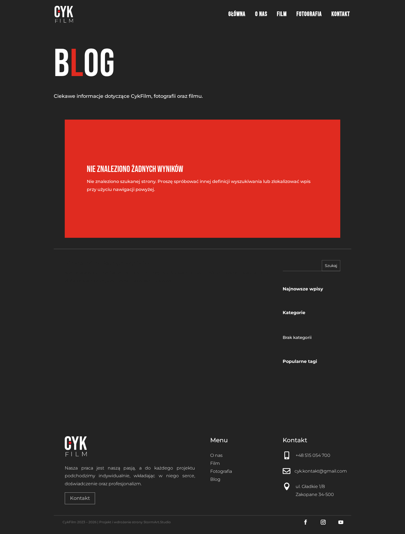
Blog (215, 479)
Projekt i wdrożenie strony (121, 522)
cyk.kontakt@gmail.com (321, 471)
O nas (261, 15)
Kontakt (340, 15)
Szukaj (331, 265)
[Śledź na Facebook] (305, 522)
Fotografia (309, 15)
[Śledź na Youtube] (341, 522)
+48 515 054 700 (313, 455)
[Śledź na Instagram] (323, 522)
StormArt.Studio (157, 522)
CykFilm (69, 522)
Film (282, 15)
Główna (236, 15)
